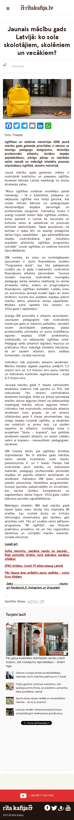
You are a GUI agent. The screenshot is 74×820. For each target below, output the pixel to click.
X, (26, 587)
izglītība (32, 601)
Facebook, (18, 587)
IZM (41, 601)
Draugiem (53, 587)
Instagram (35, 587)
